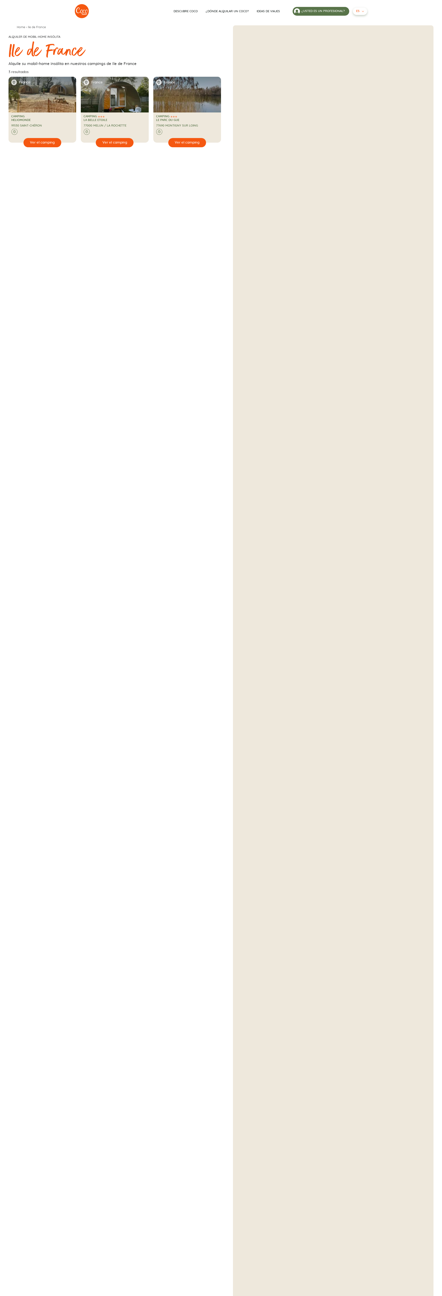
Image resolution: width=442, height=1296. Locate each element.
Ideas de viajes (268, 11)
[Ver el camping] (42, 142)
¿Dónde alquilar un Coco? (227, 11)
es (358, 11)
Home (21, 27)
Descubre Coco (186, 11)
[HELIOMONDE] (82, 11)
